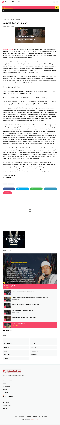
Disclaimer (44, 416)
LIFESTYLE (6, 358)
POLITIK (33, 340)
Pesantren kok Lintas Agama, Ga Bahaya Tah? (23, 291)
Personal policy (7, 405)
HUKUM (6, 351)
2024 (8, 19)
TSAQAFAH (34, 354)
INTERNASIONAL (8, 343)
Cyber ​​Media (6, 386)
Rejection (5, 408)
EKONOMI (33, 347)
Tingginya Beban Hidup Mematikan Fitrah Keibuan (24, 317)
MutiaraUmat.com (8, 49)
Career (4, 383)
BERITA (33, 343)
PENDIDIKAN (34, 351)
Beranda (7, 1)
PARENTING (7, 354)
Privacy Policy (36, 416)
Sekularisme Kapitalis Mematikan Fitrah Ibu (22, 310)
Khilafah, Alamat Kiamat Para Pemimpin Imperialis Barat (25, 304)
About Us (21, 416)
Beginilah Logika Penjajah (11, 286)
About (12, 1)
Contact (18, 1)
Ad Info (5, 400)
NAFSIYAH (11, 184)
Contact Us (28, 416)
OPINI (5, 340)
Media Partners (7, 402)
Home (15, 416)
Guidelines (5, 392)
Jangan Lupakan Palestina (18, 323)
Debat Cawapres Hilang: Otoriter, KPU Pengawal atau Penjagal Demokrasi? (30, 297)
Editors (5, 389)
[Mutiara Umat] (9, 8)
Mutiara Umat (34, 419)
